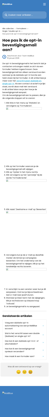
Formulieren (21, 28)
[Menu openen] (44, 4)
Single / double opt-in (11, 31)
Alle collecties (8, 28)
